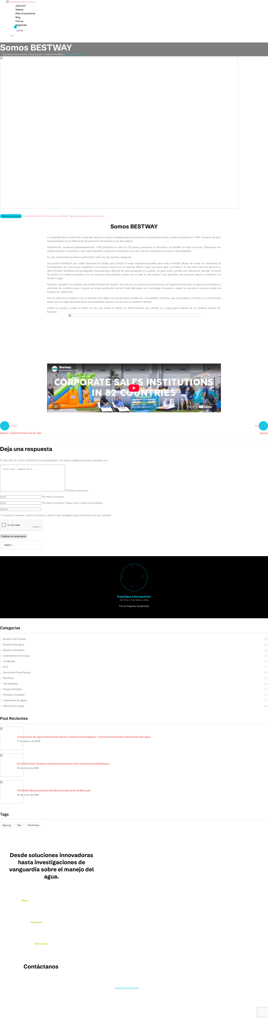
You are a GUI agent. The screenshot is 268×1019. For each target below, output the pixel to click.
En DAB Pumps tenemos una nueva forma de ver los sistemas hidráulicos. (63, 763)
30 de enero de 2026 (28, 768)
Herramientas (10, 683)
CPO (5, 666)
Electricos (8, 678)
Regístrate (21, 25)
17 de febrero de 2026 (28, 741)
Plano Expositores (25, 13)
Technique (33, 825)
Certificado (9, 661)
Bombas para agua (13, 644)
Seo (19, 825)
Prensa (19, 21)
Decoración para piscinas (17, 672)
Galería (19, 9)
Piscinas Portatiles (11, 216)
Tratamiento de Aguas (15, 700)
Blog (18, 17)
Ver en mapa (41, 955)
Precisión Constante (14, 694)
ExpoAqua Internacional (127, 987)
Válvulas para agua (13, 706)
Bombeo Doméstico (13, 650)
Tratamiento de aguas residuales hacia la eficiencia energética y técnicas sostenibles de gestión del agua (83, 736)
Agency (6, 825)
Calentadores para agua (16, 655)
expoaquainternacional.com (89, 216)
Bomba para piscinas (14, 639)
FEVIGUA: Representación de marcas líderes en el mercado (54, 790)
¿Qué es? (21, 5)
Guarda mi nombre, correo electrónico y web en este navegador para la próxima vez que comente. (58, 515)
